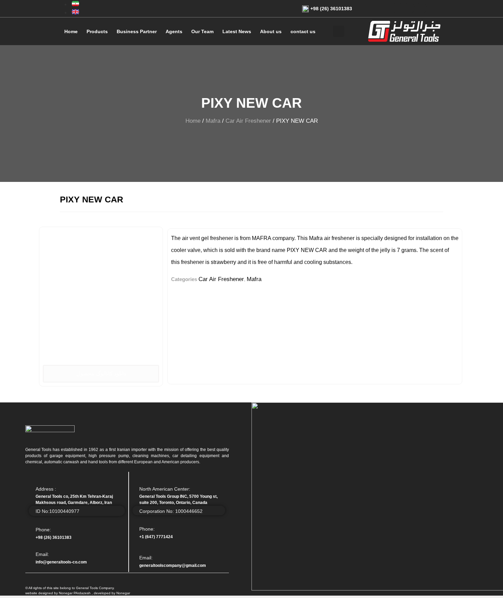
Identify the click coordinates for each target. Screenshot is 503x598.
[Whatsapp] (409, 8)
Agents (174, 31)
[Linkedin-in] (397, 8)
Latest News (236, 31)
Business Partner (137, 31)
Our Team (202, 31)
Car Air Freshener (248, 121)
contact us (303, 31)
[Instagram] (421, 8)
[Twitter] (385, 8)
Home (71, 31)
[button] (101, 374)
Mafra (213, 121)
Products (97, 31)
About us (271, 31)
